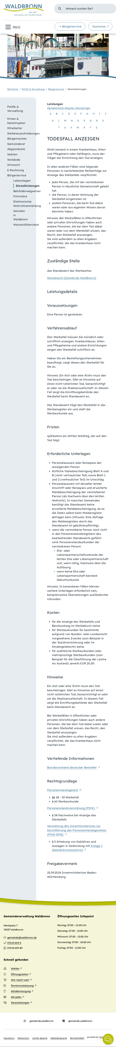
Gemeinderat (16, 144)
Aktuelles (16, 996)
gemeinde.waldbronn (41, 1020)
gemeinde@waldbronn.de (22, 937)
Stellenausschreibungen (20, 133)
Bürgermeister (17, 138)
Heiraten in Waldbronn (20, 215)
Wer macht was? (20, 979)
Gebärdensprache (58, 1038)
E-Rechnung (15, 170)
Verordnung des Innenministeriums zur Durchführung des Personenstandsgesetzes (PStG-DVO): (76, 830)
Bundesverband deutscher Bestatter (72, 767)
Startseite (12, 89)
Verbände (13, 159)
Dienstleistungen (24, 186)
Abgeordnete (16, 149)
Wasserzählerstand (23, 224)
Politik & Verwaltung (33, 89)
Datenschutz (23, 1038)
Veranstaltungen (20, 1002)
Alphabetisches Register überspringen (68, 108)
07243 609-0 (14, 942)
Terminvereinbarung (22, 985)
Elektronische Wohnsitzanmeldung (23, 204)
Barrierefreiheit (77, 1038)
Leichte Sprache (39, 1038)
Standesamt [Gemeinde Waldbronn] (71, 278)
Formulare (20, 196)
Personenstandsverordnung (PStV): (71, 808)
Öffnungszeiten (19, 974)
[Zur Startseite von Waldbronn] (23, 10)
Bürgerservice (72, 26)
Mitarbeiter (14, 128)
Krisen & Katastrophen (16, 121)
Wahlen (12, 154)
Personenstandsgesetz (62, 790)
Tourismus (99, 26)
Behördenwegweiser (23, 191)
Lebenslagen (22, 180)
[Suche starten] (59, 8)
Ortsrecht (13, 165)
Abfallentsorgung (21, 991)
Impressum (9, 1038)
